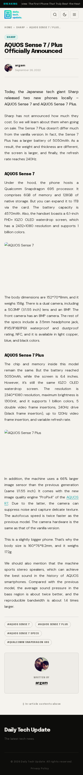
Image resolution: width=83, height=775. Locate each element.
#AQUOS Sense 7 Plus (53, 624)
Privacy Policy (40, 768)
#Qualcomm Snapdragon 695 (28, 642)
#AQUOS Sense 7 (18, 624)
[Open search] (55, 14)
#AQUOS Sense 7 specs (23, 633)
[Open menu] (74, 14)
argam (41, 683)
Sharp (11, 37)
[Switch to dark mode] (64, 14)
